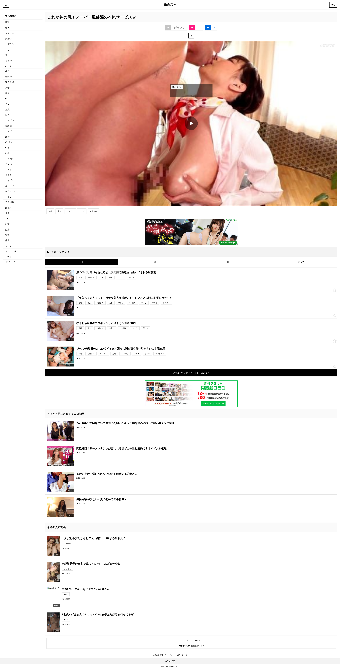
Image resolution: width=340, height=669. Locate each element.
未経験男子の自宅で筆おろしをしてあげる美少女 (91, 563)
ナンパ (8, 164)
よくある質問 (158, 655)
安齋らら (93, 211)
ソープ (8, 245)
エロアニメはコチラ (191, 640)
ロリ (7, 49)
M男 (7, 114)
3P (6, 218)
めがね (8, 142)
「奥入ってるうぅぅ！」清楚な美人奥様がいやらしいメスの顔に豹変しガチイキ (124, 297)
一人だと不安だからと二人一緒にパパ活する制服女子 (94, 538)
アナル (8, 256)
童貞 (7, 109)
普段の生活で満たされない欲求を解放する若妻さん (106, 474)
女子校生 (9, 33)
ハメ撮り (9, 158)
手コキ (8, 174)
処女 (7, 104)
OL (6, 98)
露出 (7, 240)
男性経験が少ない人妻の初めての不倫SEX (101, 499)
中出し (8, 147)
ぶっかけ (9, 185)
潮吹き (8, 207)
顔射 (7, 153)
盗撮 (7, 229)
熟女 (7, 93)
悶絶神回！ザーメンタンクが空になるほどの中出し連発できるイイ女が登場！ (122, 448)
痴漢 (7, 234)
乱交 (7, 224)
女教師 (8, 76)
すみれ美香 (160, 353)
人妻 (7, 87)
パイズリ (9, 180)
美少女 (8, 38)
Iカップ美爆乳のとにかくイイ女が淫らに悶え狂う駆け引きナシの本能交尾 (120, 348)
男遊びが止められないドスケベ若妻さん (86, 589)
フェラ (8, 169)
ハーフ (8, 65)
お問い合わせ (182, 655)
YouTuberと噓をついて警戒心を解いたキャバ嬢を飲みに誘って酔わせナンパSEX (125, 423)
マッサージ (10, 251)
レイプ (8, 196)
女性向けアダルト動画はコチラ (191, 646)
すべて (301, 262)
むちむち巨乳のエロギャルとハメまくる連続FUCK (106, 323)
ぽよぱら (67, 543)
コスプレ (9, 120)
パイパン (9, 131)
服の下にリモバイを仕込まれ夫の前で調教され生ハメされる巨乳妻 (116, 272)
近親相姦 (9, 202)
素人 (7, 27)
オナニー (9, 213)
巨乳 (7, 22)
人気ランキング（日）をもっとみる (190, 372)
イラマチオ (10, 191)
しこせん (67, 568)
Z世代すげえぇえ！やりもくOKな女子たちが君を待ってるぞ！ (99, 614)
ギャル (8, 60)
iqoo (65, 594)
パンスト (103, 353)
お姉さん (9, 44)
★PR (66, 619)
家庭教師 (9, 82)
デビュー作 (10, 262)
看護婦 (8, 125)
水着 (7, 136)
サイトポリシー (170, 655)
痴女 (7, 71)
